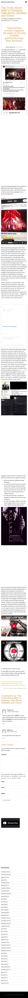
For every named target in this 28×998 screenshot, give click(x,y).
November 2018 (5, 948)
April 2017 (3, 980)
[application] (14, 221)
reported (17, 49)
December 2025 (5, 872)
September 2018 (5, 950)
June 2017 (3, 975)
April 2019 (3, 937)
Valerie (8, 730)
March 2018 (4, 964)
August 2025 (4, 877)
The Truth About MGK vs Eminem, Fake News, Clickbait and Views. (14, 11)
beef (4, 671)
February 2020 (4, 912)
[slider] (13, 242)
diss (10, 671)
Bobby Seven (22, 370)
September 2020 (5, 893)
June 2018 (3, 956)
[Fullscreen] (25, 242)
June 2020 (3, 901)
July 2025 (3, 880)
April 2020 (3, 907)
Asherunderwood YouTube (9, 668)
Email (3, 787)
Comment (4, 754)
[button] (14, 221)
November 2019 (5, 920)
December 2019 (5, 918)
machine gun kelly (18, 673)
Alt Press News (19, 47)
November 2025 (5, 874)
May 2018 (3, 958)
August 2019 (4, 926)
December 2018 (5, 945)
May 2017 (3, 977)
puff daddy (11, 675)
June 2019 (3, 931)
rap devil (17, 675)
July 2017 (3, 972)
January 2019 (4, 942)
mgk (24, 673)
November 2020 (5, 888)
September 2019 (5, 923)
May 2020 (3, 904)
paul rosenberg (4, 675)
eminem (13, 671)
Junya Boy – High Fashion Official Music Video (15, 688)
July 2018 (3, 953)
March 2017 (4, 983)
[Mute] (22, 242)
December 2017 (5, 969)
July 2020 (3, 899)
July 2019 (3, 929)
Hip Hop (18, 668)
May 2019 (3, 934)
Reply (3, 723)
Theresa (9, 710)
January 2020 (4, 915)
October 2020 (4, 891)
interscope (18, 671)
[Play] (3, 242)
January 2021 (4, 885)
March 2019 (4, 939)
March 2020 (4, 910)
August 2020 (4, 896)
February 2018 (4, 967)
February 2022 (4, 882)
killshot (11, 673)
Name (3, 781)
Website (3, 793)
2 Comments (14, 20)
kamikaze (7, 673)
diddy (7, 671)
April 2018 (3, 961)
